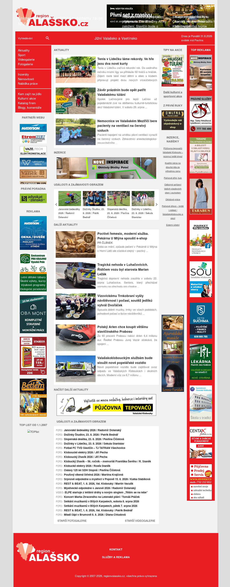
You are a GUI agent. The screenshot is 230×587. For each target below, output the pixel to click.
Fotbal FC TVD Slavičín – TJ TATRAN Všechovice (94, 448)
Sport (21, 55)
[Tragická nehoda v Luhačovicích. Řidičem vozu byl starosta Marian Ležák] (76, 287)
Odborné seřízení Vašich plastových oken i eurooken (172, 188)
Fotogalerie (25, 64)
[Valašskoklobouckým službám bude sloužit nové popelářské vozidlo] (76, 381)
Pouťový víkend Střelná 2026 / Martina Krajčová (93, 475)
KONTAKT (115, 549)
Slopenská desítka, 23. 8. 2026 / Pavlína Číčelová (118, 213)
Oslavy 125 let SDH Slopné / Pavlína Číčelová (92, 470)
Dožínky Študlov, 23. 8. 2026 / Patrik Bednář (94, 213)
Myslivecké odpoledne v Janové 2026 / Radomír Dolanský (100, 488)
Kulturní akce (27, 98)
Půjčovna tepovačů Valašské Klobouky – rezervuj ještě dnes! (173, 152)
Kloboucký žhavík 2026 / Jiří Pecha (85, 457)
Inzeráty (23, 74)
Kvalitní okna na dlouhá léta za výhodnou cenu (173, 167)
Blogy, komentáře (29, 107)
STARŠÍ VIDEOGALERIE (140, 520)
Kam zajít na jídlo (29, 93)
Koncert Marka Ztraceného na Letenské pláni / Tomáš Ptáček (102, 497)
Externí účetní (173, 224)
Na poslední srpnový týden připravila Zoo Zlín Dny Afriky (145, 18)
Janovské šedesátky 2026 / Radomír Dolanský (69, 213)
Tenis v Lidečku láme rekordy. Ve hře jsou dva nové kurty (125, 61)
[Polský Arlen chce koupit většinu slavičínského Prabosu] (76, 350)
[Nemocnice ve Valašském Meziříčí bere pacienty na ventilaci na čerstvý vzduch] (76, 144)
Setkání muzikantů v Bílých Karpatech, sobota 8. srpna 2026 (101, 501)
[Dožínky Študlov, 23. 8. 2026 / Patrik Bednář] (94, 198)
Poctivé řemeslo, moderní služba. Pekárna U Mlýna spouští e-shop (123, 235)
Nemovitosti (26, 79)
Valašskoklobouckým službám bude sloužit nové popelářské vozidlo (125, 360)
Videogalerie (26, 59)
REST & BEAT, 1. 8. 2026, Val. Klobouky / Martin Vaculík (98, 483)
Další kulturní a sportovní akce (172, 94)
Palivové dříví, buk (173, 177)
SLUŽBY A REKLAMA (116, 557)
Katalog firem (27, 103)
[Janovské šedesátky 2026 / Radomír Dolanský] (69, 198)
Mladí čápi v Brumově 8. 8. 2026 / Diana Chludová (95, 515)
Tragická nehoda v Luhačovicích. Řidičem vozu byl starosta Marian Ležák (123, 269)
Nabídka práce (28, 83)
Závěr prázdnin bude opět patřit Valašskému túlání (121, 92)
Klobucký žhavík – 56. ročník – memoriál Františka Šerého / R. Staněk (107, 461)
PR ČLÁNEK (105, 242)
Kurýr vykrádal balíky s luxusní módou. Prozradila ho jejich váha (196, 21)
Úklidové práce (172, 199)
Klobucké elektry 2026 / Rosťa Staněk (87, 466)
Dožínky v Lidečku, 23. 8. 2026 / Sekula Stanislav (142, 213)
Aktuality (24, 50)
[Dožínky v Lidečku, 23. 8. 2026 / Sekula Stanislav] (143, 198)
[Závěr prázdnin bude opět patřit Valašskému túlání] (76, 113)
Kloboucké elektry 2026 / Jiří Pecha (86, 452)
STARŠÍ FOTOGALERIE (72, 520)
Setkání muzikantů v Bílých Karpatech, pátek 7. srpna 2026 (100, 506)
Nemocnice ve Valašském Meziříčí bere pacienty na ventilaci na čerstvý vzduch (127, 126)
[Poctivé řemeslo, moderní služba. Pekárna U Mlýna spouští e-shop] (76, 256)
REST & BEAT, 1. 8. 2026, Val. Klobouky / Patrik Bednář (98, 510)
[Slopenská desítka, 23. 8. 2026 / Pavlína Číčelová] (118, 198)
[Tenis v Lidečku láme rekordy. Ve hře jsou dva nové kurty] (76, 82)
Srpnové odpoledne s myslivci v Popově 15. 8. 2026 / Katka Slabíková (107, 479)
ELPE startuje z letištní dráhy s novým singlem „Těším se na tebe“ (106, 492)
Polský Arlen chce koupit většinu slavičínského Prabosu (122, 329)
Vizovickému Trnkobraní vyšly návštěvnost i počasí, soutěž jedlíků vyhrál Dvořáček (124, 300)
